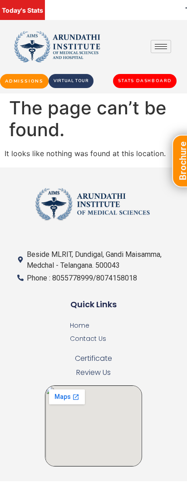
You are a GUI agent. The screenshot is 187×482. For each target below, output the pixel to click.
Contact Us (88, 338)
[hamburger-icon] (161, 46)
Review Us (93, 372)
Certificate (93, 358)
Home (79, 325)
